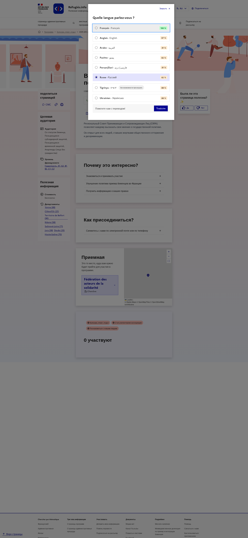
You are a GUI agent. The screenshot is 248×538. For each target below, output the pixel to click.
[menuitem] (131, 28)
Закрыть (163, 8)
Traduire (160, 108)
